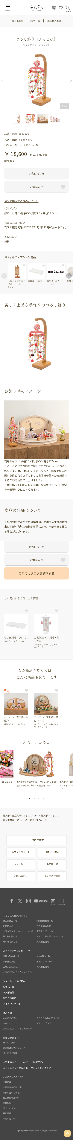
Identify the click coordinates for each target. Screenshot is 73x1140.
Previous (3, 80)
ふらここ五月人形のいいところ (17, 971)
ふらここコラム (10, 1023)
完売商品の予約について (14, 1047)
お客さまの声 (9, 997)
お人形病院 (8, 992)
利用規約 (7, 1102)
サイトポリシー (10, 1108)
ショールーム (21, 864)
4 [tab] (43, 798)
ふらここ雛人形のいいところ (49, 936)
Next (69, 80)
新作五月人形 (9, 961)
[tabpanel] (32, 768)
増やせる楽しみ (10, 941)
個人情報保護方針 (11, 1097)
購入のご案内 (52, 852)
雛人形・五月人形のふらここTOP (20, 815)
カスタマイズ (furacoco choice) (18, 931)
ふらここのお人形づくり (47, 1018)
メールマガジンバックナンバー (17, 1028)
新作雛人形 (8, 925)
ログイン (68, 10)
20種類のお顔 (54, 21)
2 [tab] (34, 798)
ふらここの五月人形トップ (16, 951)
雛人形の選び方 (10, 936)
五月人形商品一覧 (11, 956)
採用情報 (7, 1113)
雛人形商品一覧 (11, 820)
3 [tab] (39, 798)
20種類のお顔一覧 (44, 920)
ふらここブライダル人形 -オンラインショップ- (27, 1067)
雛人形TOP (18, 21)
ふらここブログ (43, 1023)
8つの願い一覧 (43, 956)
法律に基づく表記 (11, 1092)
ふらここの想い (10, 1018)
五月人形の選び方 (11, 966)
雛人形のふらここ (50, 815)
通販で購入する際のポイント (21, 201)
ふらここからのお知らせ (14, 1076)
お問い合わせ (21, 876)
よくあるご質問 (52, 876)
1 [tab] (30, 798)
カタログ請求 (36, 840)
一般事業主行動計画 (12, 1087)
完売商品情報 (42, 941)
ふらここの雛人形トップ (15, 915)
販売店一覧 (52, 864)
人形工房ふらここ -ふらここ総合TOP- (23, 1062)
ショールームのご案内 (14, 981)
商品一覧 (35, 21)
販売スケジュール (21, 852)
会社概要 (7, 1082)
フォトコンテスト (12, 1003)
